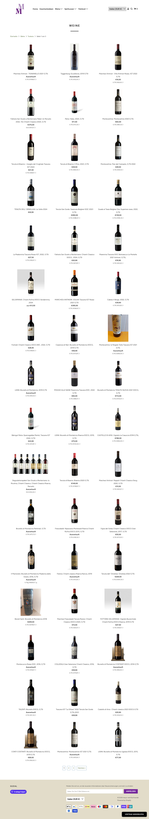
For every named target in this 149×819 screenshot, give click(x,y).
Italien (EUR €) (115, 9)
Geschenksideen (46, 9)
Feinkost (82, 9)
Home (35, 9)
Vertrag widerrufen (134, 814)
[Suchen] (131, 9)
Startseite (14, 36)
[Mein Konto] (128, 9)
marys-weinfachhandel (131, 798)
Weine (58, 9)
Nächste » (81, 768)
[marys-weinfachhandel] (20, 9)
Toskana (31, 36)
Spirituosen (69, 9)
